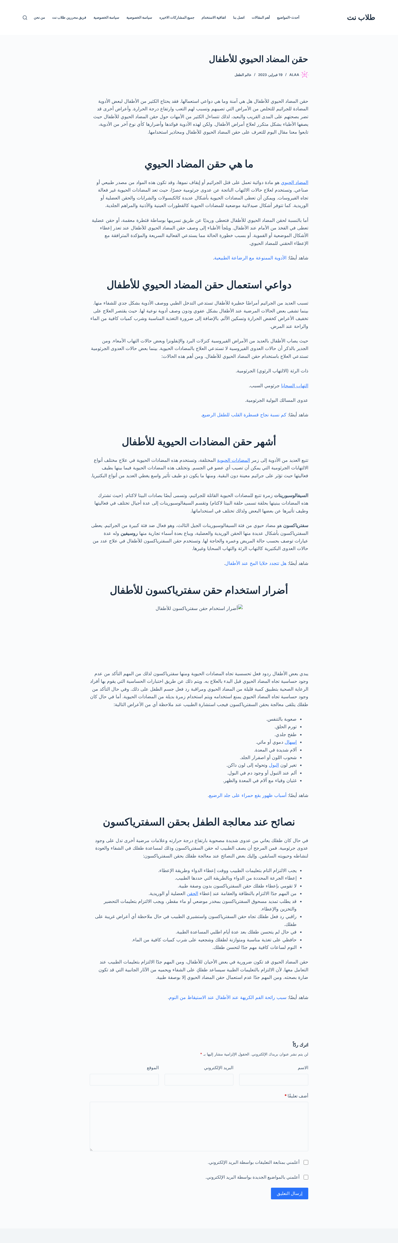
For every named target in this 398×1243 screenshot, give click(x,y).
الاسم (303, 1067)
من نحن (39, 17)
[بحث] (25, 17)
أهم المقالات (261, 17)
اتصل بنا (238, 17)
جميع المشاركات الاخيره (176, 17)
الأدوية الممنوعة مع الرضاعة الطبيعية (250, 258)
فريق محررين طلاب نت (69, 17)
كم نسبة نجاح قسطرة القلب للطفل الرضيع (244, 415)
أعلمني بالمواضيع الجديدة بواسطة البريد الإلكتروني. (252, 1177)
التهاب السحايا (294, 385)
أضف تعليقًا (296, 1096)
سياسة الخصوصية (139, 17)
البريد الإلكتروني (218, 1067)
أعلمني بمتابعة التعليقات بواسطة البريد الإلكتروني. (254, 1162)
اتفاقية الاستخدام (214, 17)
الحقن (192, 893)
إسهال (291, 742)
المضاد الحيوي (294, 182)
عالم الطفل (243, 75)
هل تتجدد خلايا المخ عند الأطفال (255, 563)
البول (274, 765)
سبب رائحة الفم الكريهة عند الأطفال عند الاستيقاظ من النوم (227, 997)
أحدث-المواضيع (288, 17)
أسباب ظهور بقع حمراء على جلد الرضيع (247, 795)
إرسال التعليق (289, 1193)
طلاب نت (361, 17)
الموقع (153, 1067)
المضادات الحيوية (233, 460)
